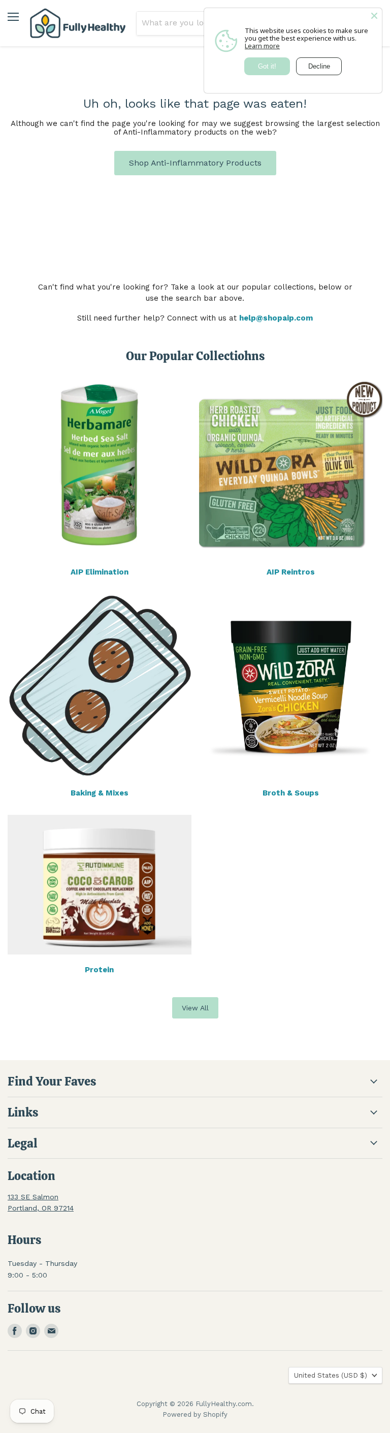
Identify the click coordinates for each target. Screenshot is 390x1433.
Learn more (262, 45)
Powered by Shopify (195, 1414)
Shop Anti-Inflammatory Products (195, 163)
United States (330, 1375)
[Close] (374, 16)
